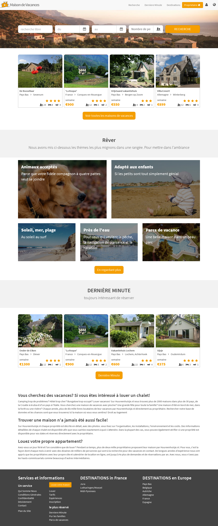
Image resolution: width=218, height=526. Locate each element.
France (146, 498)
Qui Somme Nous (27, 491)
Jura (82, 484)
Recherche (134, 5)
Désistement (24, 501)
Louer (52, 491)
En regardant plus (109, 270)
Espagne (147, 502)
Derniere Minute (153, 5)
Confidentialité (26, 498)
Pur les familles (57, 516)
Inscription (55, 501)
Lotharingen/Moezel (91, 487)
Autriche (147, 491)
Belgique (147, 487)
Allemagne (148, 494)
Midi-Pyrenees (88, 491)
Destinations (173, 5)
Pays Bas (147, 484)
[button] (206, 5)
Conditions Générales (29, 494)
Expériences (55, 498)
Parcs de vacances (58, 519)
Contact (22, 505)
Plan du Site (24, 510)
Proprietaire (190, 5)
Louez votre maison (60, 484)
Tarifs (52, 494)
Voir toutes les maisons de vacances (109, 116)
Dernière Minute (109, 375)
